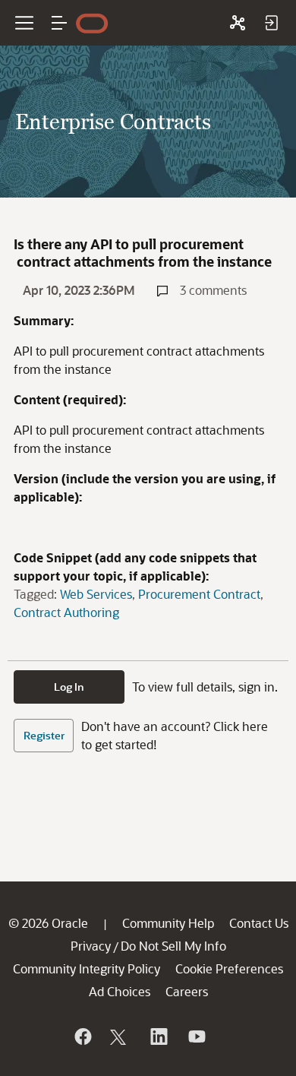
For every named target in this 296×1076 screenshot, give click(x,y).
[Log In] (271, 23)
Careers (186, 991)
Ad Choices (119, 991)
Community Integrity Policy (86, 968)
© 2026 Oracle (48, 923)
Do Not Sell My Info (173, 946)
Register (44, 735)
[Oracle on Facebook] (82, 1036)
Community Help (168, 923)
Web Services (96, 594)
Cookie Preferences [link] (229, 968)
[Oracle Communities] (237, 23)
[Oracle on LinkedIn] (158, 1036)
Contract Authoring (66, 612)
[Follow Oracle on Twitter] (120, 1036)
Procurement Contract (199, 594)
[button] (59, 23)
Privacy (91, 946)
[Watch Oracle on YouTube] (196, 1036)
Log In (69, 686)
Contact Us (258, 923)
